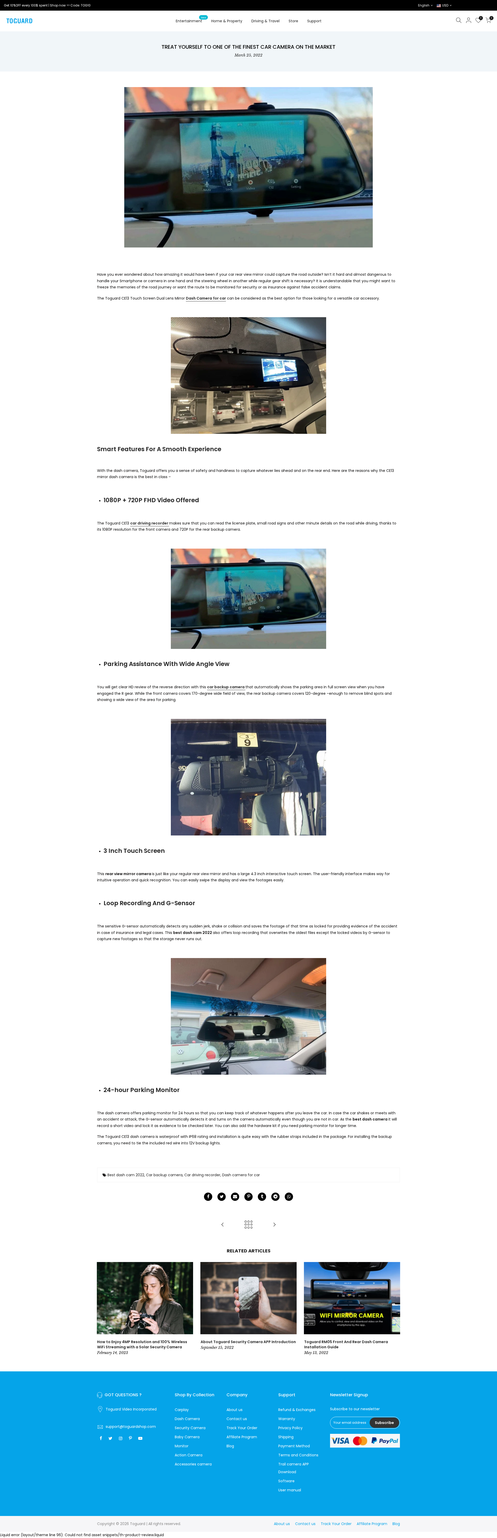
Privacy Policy (290, 1427)
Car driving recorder (202, 1175)
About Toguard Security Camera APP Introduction (248, 1341)
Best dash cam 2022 (125, 1175)
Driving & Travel (265, 21)
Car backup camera (164, 1175)
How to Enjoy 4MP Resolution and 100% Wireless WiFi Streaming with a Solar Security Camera (142, 1344)
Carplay (182, 1409)
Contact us (236, 1418)
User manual (289, 1490)
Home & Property (226, 21)
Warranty (286, 1418)
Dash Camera (187, 1418)
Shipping (286, 1437)
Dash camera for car (241, 1175)
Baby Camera (187, 1437)
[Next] (394, 1309)
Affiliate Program (241, 1437)
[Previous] (102, 1309)
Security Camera (190, 1427)
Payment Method (294, 1446)
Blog (230, 1446)
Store (293, 21)
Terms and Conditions (298, 1455)
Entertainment (191, 20)
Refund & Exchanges (297, 1409)
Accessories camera (193, 1464)
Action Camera (188, 1455)
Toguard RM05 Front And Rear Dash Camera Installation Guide (346, 1344)
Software (286, 1481)
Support (314, 21)
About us (234, 1409)
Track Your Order (241, 1427)
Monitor (181, 1446)
